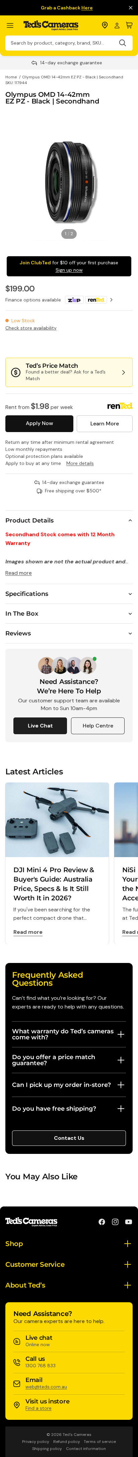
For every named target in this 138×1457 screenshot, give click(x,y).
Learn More (104, 423)
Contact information (86, 1448)
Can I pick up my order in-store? (61, 1085)
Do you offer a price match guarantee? (53, 1060)
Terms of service (100, 1441)
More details (80, 463)
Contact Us (69, 1137)
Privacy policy (35, 1441)
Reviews (18, 633)
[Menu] (12, 25)
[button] (110, 344)
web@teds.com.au (46, 1387)
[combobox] (69, 43)
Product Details (29, 520)
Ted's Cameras (77, 1434)
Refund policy (66, 1441)
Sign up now (69, 270)
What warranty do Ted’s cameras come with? (63, 1034)
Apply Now (39, 423)
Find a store (38, 1408)
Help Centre (98, 725)
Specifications (26, 594)
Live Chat (40, 725)
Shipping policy (47, 1448)
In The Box (21, 613)
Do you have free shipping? (54, 1108)
